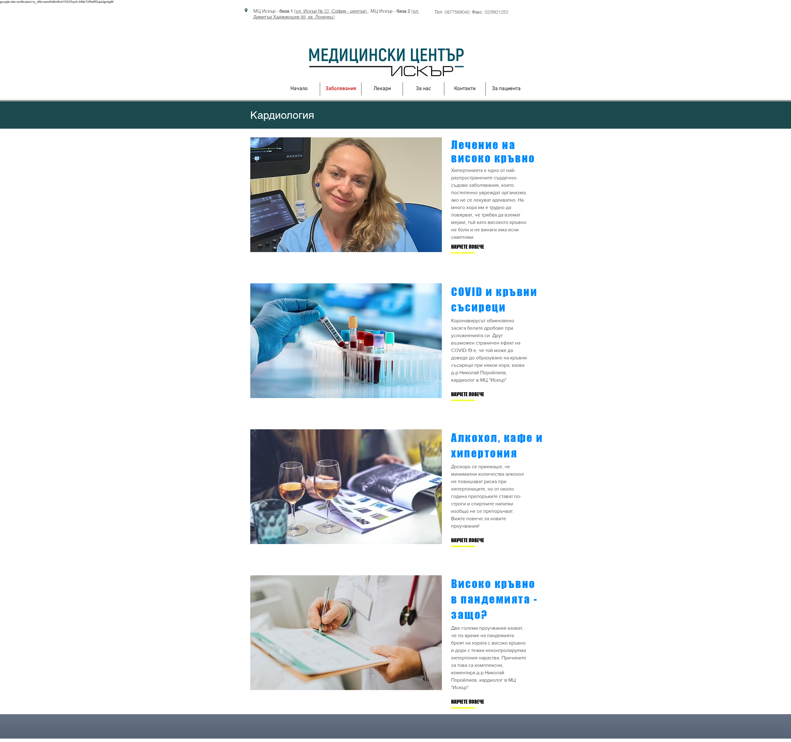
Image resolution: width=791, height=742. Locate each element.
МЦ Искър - (273, 11)
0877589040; (458, 12)
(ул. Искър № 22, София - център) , (331, 11)
